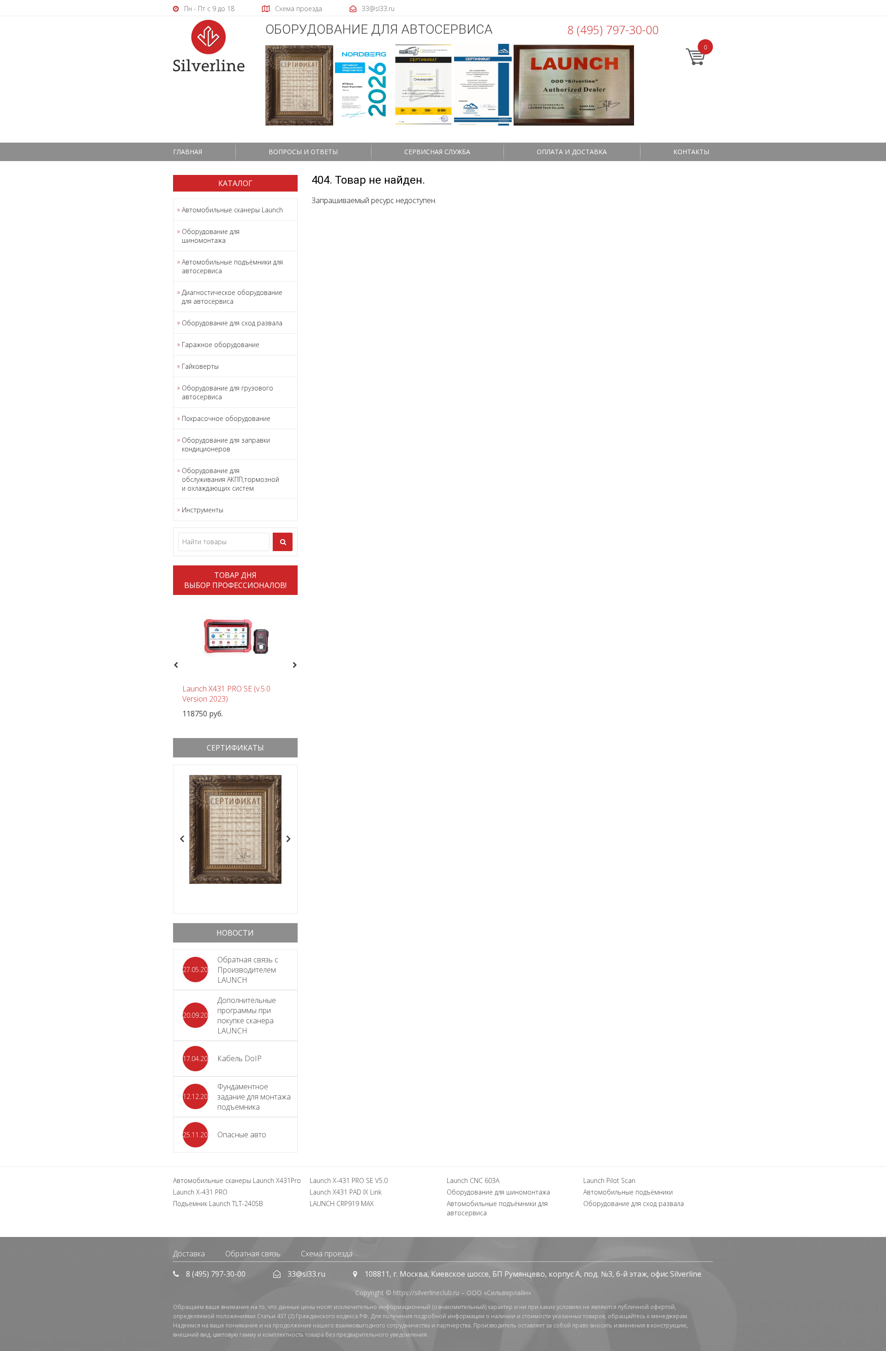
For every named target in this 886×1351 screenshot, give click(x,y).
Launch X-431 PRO (200, 1192)
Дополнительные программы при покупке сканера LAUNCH (246, 1015)
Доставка (189, 1254)
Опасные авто (241, 1134)
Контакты (691, 151)
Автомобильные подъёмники (628, 1192)
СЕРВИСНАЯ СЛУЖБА (437, 151)
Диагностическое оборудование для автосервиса (232, 297)
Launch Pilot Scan (609, 1180)
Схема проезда (327, 1254)
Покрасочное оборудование (226, 418)
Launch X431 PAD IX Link (346, 1192)
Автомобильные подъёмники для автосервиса (232, 266)
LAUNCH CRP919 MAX (342, 1203)
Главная (187, 151)
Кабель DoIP (239, 1058)
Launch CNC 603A (473, 1180)
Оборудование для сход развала (232, 322)
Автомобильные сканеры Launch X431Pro (237, 1180)
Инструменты (202, 509)
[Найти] (283, 542)
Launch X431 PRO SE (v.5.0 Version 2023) (226, 694)
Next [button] (299, 665)
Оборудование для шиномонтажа (210, 236)
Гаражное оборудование (220, 344)
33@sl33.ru (306, 1274)
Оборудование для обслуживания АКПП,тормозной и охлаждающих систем (230, 479)
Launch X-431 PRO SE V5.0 (349, 1180)
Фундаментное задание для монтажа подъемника (254, 1096)
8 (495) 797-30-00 (613, 29)
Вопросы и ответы (303, 151)
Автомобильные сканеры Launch (232, 209)
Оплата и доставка (572, 151)
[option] (235, 660)
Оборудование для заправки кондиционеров (226, 444)
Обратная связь (253, 1254)
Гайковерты (200, 366)
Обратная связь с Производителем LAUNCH (247, 970)
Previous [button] (175, 665)
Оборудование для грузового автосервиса (227, 392)
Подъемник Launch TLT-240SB (218, 1203)
